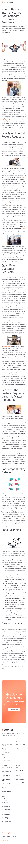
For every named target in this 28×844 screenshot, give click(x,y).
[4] (19, 234)
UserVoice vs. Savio (6, 814)
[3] (7, 205)
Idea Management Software (6, 780)
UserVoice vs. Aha (6, 806)
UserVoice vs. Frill (6, 809)
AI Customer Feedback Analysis (6, 790)
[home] (8, 2)
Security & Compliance (19, 776)
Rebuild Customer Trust (20, 747)
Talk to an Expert (14, 709)
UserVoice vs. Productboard (5, 818)
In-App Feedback (6, 783)
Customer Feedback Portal (7, 768)
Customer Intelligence (4, 749)
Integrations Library (6, 752)
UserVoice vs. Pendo (7, 812)
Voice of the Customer (4, 786)
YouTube (18, 785)
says (23, 177)
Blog (17, 767)
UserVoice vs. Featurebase (5, 803)
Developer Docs (20, 770)
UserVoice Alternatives (4, 799)
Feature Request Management (6, 776)
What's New (4, 754)
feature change (6, 346)
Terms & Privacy (20, 782)
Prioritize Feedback (21, 744)
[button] (24, 2)
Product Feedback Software (6, 772)
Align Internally (20, 750)
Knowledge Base (20, 773)
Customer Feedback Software (7, 745)
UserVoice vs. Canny (7, 821)
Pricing (3, 757)
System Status (20, 779)
